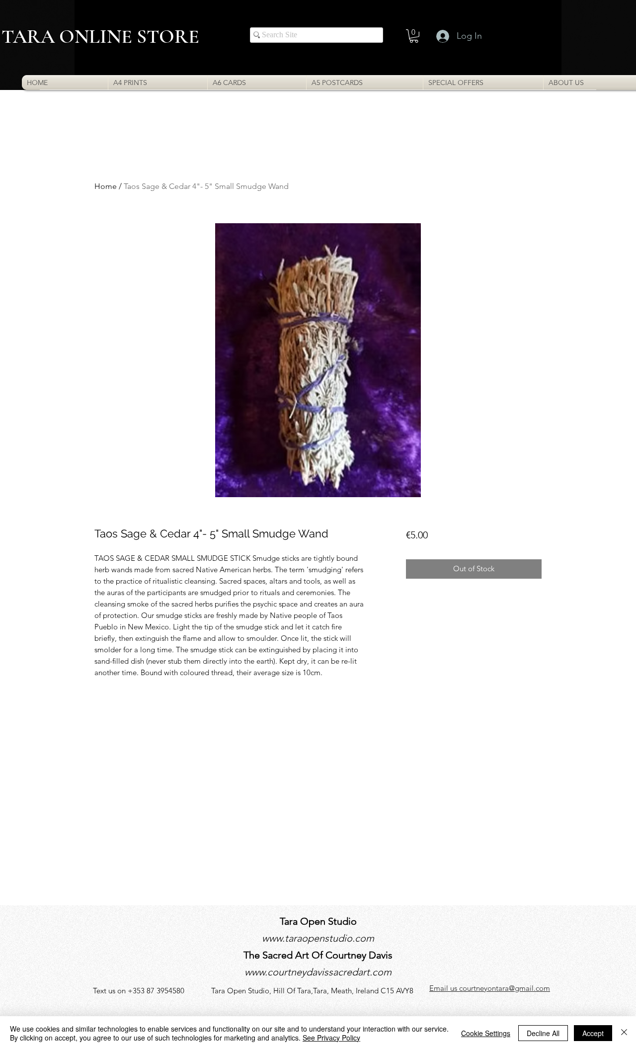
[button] (414, 36)
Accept (593, 1033)
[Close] (624, 1033)
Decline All (543, 1033)
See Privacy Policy (331, 1038)
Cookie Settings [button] (485, 1033)
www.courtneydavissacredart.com (318, 972)
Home (105, 186)
